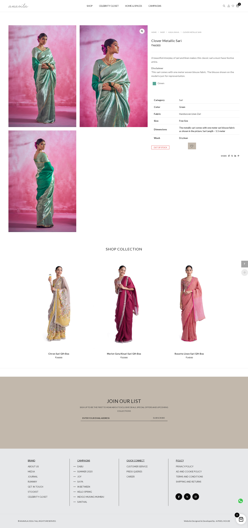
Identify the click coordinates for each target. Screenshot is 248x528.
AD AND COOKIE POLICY (189, 471)
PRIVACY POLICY (184, 466)
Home (154, 32)
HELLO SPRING (84, 491)
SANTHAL (82, 502)
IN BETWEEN (83, 486)
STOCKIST (33, 491)
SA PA (80, 481)
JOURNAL (33, 476)
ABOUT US (33, 466)
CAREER (131, 476)
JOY (79, 476)
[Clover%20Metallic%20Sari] (229, 155)
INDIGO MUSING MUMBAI (90, 496)
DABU (80, 466)
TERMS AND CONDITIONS (189, 476)
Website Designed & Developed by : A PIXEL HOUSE (207, 521)
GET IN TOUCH (35, 486)
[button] (142, 31)
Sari (181, 100)
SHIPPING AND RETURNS (188, 481)
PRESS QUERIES (134, 471)
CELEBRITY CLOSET (38, 496)
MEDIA (31, 471)
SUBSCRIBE (159, 418)
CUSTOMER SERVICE (137, 466)
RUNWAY (32, 481)
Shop (162, 32)
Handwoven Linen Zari (190, 114)
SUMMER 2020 (84, 471)
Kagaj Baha (173, 32)
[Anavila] (18, 6)
